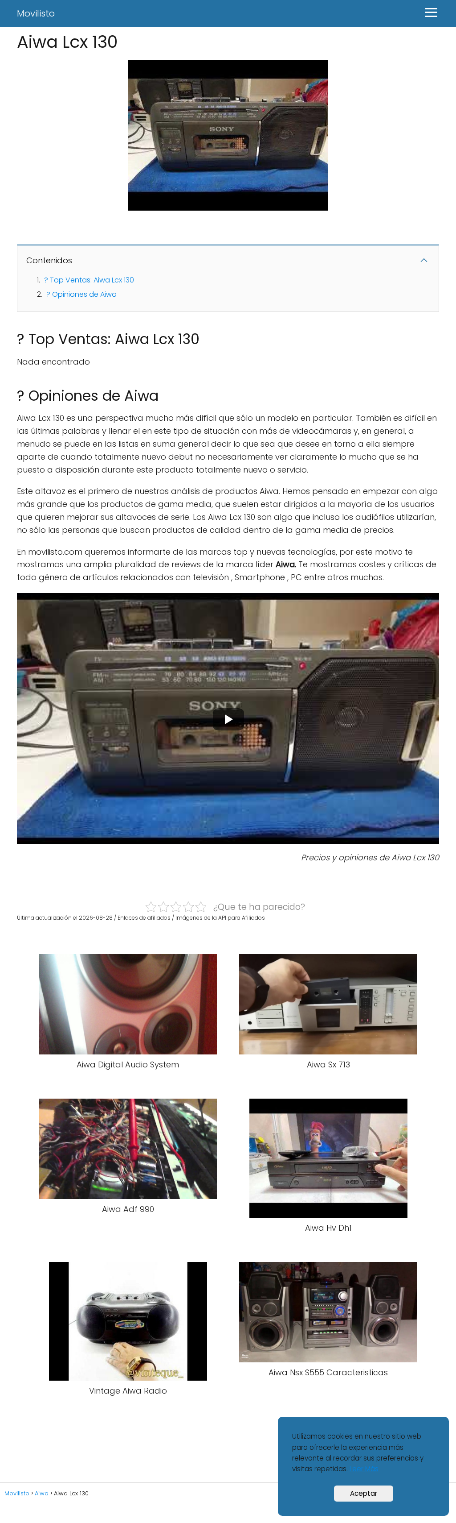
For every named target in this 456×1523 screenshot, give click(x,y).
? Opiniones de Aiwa (81, 294)
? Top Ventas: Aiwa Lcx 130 (89, 280)
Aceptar (363, 1493)
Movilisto (36, 13)
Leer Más (364, 1468)
